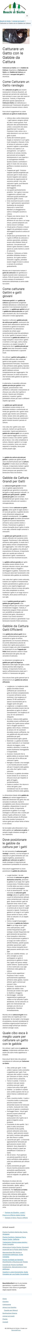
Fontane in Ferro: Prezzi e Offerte (16, 1218)
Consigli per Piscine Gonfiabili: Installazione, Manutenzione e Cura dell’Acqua (15, 1267)
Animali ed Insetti (8, 1316)
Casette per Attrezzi (11, 1310)
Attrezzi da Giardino (9, 1307)
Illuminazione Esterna (10, 1313)
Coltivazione (7, 1304)
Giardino (5, 1302)
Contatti (5, 1322)
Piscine (5, 1319)
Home (5, 1299)
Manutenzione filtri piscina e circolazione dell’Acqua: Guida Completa (13, 1255)
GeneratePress (16, 1330)
